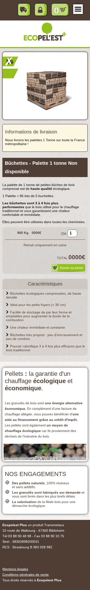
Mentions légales (15, 569)
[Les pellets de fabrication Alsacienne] (45, 459)
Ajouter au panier (71, 268)
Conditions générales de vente (25, 575)
